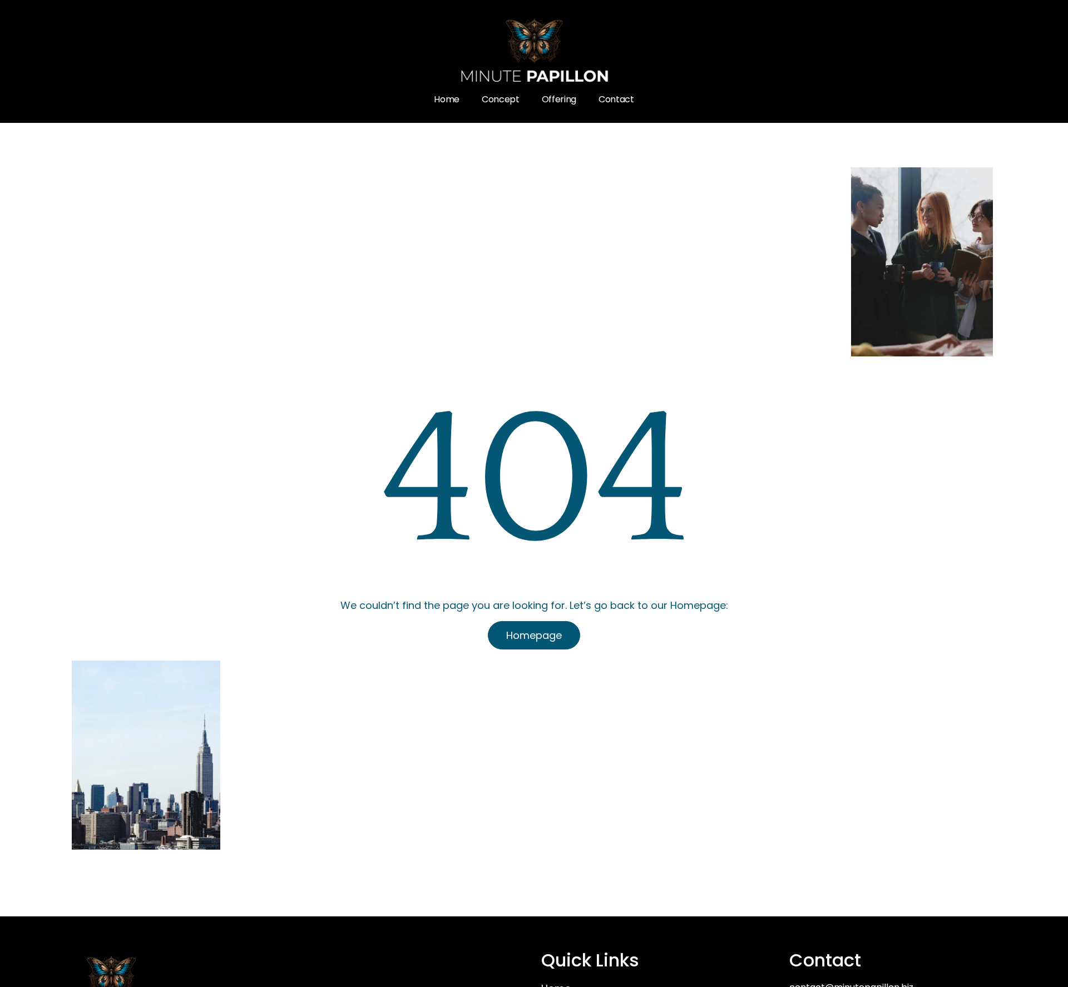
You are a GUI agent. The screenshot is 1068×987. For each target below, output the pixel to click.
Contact (616, 99)
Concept (501, 99)
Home (446, 99)
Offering (559, 99)
